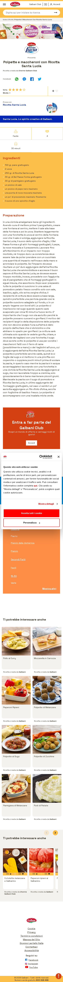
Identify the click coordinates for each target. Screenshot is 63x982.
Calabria (15, 529)
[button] (55, 832)
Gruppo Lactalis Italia (31, 943)
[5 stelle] (24, 89)
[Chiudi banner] (59, 457)
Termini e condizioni (31, 935)
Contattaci (31, 946)
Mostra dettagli (46, 504)
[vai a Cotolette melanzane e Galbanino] (15, 860)
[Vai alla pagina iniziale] (31, 921)
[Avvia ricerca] (54, 12)
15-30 (14, 576)
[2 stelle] (13, 89)
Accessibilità (31, 950)
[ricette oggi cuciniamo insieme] (31, 31)
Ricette (11, 20)
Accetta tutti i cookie (31, 513)
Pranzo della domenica (22, 543)
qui (35, 485)
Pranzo (14, 551)
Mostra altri (49, 588)
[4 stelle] (20, 89)
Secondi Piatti (18, 559)
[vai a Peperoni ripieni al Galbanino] (41, 860)
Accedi (31, 443)
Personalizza (29, 522)
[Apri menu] (4, 4)
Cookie (31, 928)
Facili (13, 567)
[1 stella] (10, 89)
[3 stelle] (17, 89)
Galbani (5, 20)
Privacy (31, 932)
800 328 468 (42, 980)
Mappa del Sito (31, 939)
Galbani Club (35, 4)
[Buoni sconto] (46, 4)
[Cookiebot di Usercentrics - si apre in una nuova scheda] (39, 457)
